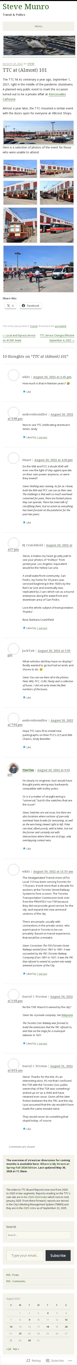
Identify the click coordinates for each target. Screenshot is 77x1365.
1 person (42, 437)
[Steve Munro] (39, 55)
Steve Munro (26, 6)
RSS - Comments (15, 1281)
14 (11, 1326)
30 (29, 1340)
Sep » (16, 1349)
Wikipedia (67, 1015)
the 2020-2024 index (35, 1197)
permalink (60, 326)
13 (66, 1319)
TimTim (28, 770)
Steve (30, 63)
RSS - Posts (12, 1275)
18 (47, 1326)
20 (66, 1326)
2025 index (29, 1208)
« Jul (8, 1349)
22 (20, 1333)
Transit (34, 326)
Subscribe (58, 1255)
